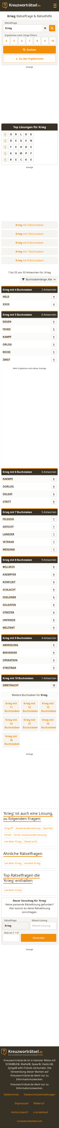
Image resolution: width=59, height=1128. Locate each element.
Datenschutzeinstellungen (39, 1094)
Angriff (9, 828)
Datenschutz (11, 1094)
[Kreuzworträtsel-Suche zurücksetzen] (45, 28)
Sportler (48, 828)
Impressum (21, 1103)
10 (52, 41)
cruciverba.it (40, 1112)
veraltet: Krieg (13, 841)
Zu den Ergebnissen (31, 58)
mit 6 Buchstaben (30, 242)
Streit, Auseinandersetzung (30, 835)
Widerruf (39, 1103)
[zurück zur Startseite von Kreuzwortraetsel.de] (23, 6)
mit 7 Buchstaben (30, 251)
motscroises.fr (19, 1112)
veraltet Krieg (32, 863)
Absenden (39, 938)
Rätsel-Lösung (39, 920)
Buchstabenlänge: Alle (39, 279)
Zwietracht (30, 841)
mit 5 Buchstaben (30, 234)
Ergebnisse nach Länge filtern (21, 35)
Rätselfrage (11, 22)
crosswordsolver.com (29, 1121)
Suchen (31, 49)
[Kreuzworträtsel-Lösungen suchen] (52, 28)
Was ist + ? (11, 932)
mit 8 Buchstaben (30, 260)
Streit (8, 835)
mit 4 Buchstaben (30, 225)
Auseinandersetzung (28, 828)
